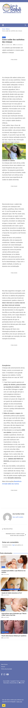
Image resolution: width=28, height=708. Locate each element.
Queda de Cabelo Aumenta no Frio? (12, 593)
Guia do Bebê (6, 574)
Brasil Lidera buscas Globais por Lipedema (14, 636)
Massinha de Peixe (8, 529)
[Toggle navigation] (3, 25)
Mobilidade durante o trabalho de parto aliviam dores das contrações (15, 534)
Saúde (19, 589)
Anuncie (3, 666)
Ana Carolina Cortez (8, 44)
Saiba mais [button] (19, 701)
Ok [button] (3, 705)
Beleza (4, 37)
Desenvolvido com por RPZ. (17, 682)
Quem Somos (4, 664)
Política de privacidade (6, 669)
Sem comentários (19, 44)
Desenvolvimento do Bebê (11, 589)
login (13, 545)
